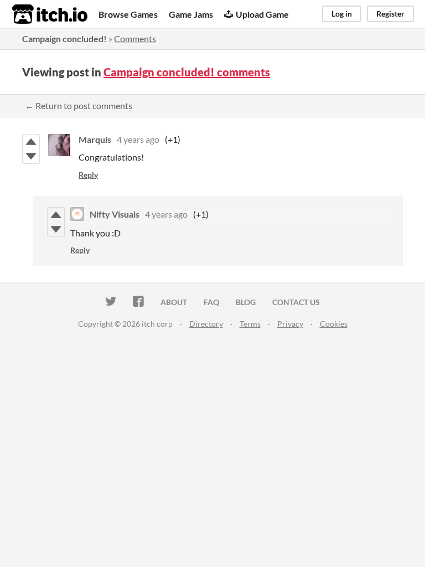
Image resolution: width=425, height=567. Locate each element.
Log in (341, 13)
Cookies (334, 323)
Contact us (296, 302)
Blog (246, 302)
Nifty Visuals (114, 214)
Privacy (290, 323)
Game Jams (191, 14)
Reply (88, 174)
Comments (135, 38)
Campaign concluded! (64, 38)
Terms (250, 323)
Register (390, 13)
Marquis (95, 139)
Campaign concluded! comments (186, 72)
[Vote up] (31, 142)
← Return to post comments (78, 105)
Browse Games (128, 14)
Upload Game (262, 14)
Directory (206, 323)
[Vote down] (31, 156)
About (173, 302)
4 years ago (138, 139)
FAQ (211, 302)
